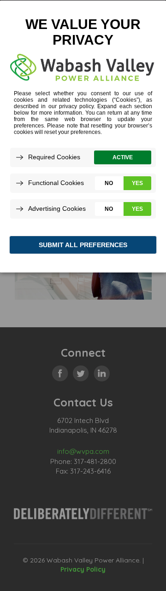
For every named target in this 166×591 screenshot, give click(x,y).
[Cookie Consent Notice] (83, 136)
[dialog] (83, 136)
